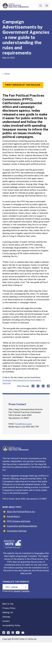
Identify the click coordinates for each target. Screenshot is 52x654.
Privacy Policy (8, 608)
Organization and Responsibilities (22, 526)
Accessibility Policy (11, 625)
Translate (25, 591)
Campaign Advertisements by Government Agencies (21, 381)
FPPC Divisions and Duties (18, 521)
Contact (6, 621)
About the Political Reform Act (21, 512)
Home (7, 73)
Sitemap (6, 617)
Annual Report (13, 516)
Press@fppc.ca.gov (23, 424)
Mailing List (7, 612)
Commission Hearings (16, 531)
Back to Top (7, 604)
